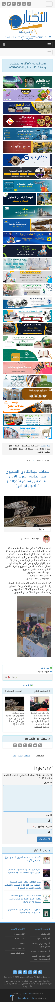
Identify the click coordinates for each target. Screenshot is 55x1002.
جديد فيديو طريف (17, 953)
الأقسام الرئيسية (42, 929)
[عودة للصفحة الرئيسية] (27, 22)
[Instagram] (29, 4)
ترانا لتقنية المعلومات (25, 998)
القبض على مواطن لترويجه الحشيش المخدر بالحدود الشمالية (24, 911)
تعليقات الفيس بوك (21, 756)
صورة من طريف (18, 948)
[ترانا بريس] (12, 998)
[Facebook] (14, 4)
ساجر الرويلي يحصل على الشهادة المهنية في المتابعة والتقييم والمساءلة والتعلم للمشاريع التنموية (22, 885)
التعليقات (40, 756)
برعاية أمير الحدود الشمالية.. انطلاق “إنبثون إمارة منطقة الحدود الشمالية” (24, 871)
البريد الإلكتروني (42, 826)
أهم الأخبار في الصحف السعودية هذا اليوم (41, 957)
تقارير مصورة (19, 934)
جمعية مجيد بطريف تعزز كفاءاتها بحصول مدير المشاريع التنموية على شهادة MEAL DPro (25, 899)
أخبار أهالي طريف (43, 938)
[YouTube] (24, 4)
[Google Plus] (19, 4)
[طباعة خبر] (40, 529)
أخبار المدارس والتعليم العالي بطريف (41, 945)
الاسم (48, 815)
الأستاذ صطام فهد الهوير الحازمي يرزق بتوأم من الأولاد (22, 859)
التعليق (48, 782)
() (6, 677)
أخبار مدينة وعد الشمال (40, 951)
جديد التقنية (19, 938)
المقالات (21, 943)
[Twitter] (9, 4)
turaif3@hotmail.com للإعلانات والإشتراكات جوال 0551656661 (27, 65)
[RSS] (4, 4)
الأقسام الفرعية (18, 929)
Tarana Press (27, 993)
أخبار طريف (45, 446)
